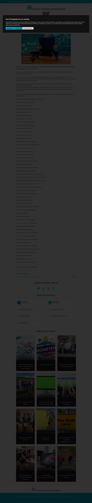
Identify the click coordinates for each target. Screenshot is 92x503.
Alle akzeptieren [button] (10, 28)
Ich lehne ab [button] (18, 28)
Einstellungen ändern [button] (27, 28)
